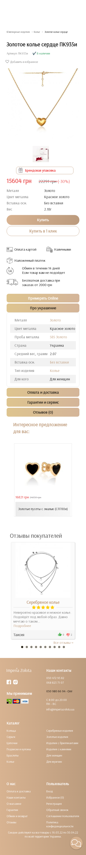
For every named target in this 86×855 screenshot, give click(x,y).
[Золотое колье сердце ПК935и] (43, 102)
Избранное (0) (55, 797)
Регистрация (54, 804)
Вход (49, 791)
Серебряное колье (43, 602)
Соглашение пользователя (62, 816)
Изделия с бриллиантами (62, 743)
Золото (55, 320)
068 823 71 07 (55, 683)
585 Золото (58, 337)
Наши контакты (16, 797)
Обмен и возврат (17, 816)
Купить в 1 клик (43, 231)
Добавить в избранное (24, 62)
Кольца (11, 731)
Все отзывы (62, 642)
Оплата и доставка (19, 791)
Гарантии (12, 810)
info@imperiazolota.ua (60, 709)
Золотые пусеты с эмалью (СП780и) (43, 509)
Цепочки (12, 743)
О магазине (14, 804)
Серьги (11, 737)
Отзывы (11, 822)
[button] (76, 843)
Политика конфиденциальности (59, 824)
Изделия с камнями (58, 749)
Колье (55, 370)
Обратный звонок (57, 810)
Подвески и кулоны (19, 749)
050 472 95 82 (55, 678)
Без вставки (59, 362)
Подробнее (22, 625)
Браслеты (13, 755)
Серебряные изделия (59, 731)
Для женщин (54, 755)
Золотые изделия (57, 737)
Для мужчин (54, 762)
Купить (43, 219)
